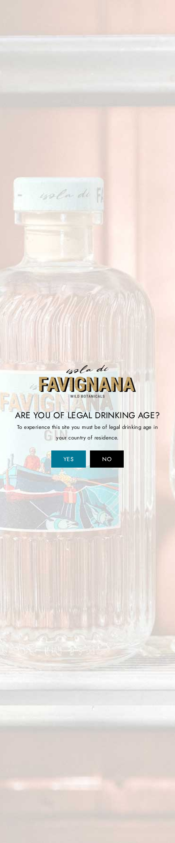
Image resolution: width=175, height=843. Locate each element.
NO (107, 459)
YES (68, 459)
